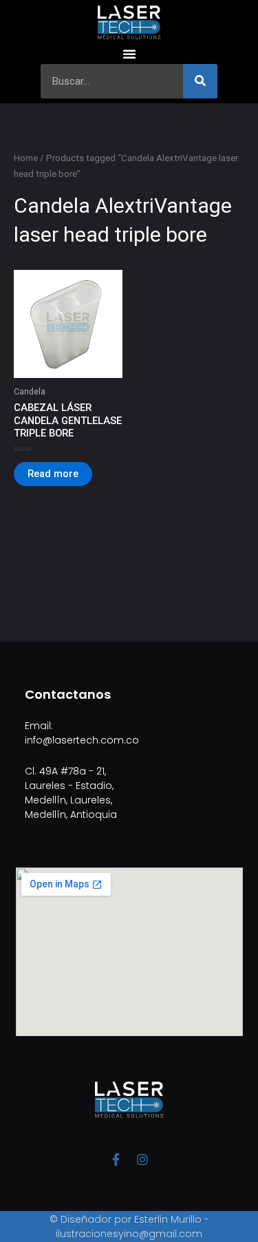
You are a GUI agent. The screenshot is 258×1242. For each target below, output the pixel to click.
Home (26, 158)
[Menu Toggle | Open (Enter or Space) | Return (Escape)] (129, 54)
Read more (53, 473)
